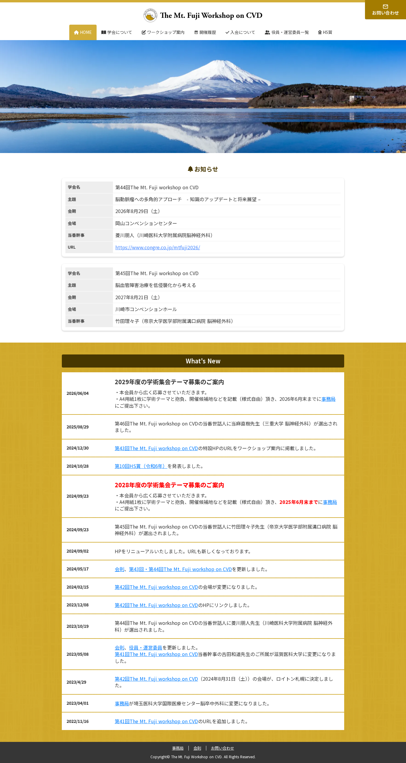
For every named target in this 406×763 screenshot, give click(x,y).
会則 (119, 569)
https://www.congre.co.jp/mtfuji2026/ (157, 247)
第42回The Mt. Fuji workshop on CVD (156, 586)
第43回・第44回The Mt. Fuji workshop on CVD (180, 569)
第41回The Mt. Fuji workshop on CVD (156, 654)
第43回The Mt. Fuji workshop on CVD (156, 448)
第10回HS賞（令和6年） (141, 465)
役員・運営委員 (145, 647)
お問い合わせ (222, 748)
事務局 (328, 398)
